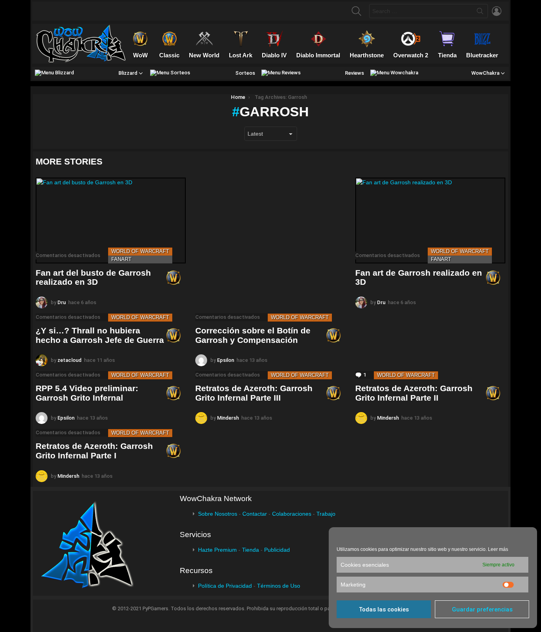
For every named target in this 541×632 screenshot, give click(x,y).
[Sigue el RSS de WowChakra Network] (126, 11)
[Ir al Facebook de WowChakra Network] (49, 11)
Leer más (498, 549)
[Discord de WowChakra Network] (110, 11)
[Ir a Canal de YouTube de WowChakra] (95, 11)
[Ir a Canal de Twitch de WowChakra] (79, 11)
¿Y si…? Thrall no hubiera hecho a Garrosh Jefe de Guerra (100, 335)
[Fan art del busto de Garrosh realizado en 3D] (111, 220)
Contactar (254, 514)
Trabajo (325, 514)
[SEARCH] (356, 11)
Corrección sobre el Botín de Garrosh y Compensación (253, 335)
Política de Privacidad (225, 586)
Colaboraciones (291, 514)
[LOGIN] (496, 11)
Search (480, 12)
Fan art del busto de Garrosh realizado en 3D (93, 277)
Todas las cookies (384, 609)
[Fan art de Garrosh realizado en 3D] (430, 220)
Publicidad (277, 550)
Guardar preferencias (482, 609)
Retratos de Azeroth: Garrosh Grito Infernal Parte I (94, 450)
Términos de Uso (278, 586)
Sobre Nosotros (217, 514)
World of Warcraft (140, 251)
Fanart (121, 259)
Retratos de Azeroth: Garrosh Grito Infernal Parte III (253, 393)
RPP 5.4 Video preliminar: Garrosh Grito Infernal (87, 393)
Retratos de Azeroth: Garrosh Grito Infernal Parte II (413, 393)
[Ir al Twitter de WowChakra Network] (64, 11)
